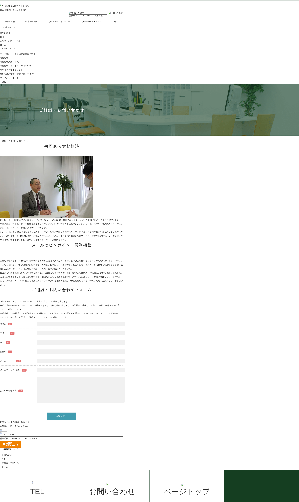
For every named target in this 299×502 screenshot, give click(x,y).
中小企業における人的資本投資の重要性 (18, 54)
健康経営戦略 (31, 21)
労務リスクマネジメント (59, 21)
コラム (3, 45)
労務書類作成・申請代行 (92, 21)
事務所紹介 (10, 21)
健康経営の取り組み (9, 62)
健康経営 (4, 58)
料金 (116, 21)
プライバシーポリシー (10, 78)
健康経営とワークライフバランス (15, 66)
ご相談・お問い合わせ (10, 41)
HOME (3, 82)
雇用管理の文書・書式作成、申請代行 (17, 74)
